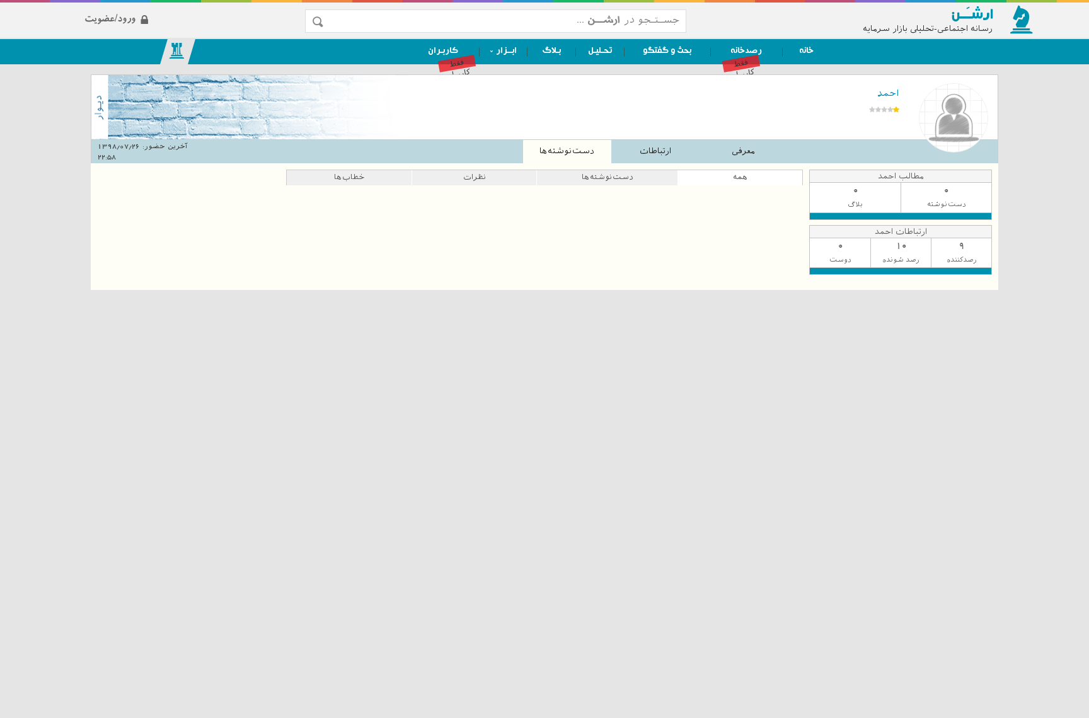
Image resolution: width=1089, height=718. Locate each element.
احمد (888, 93)
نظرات (474, 177)
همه (740, 177)
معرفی (743, 151)
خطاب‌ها (349, 177)
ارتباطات (655, 151)
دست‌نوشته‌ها (566, 151)
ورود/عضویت (175, 8)
